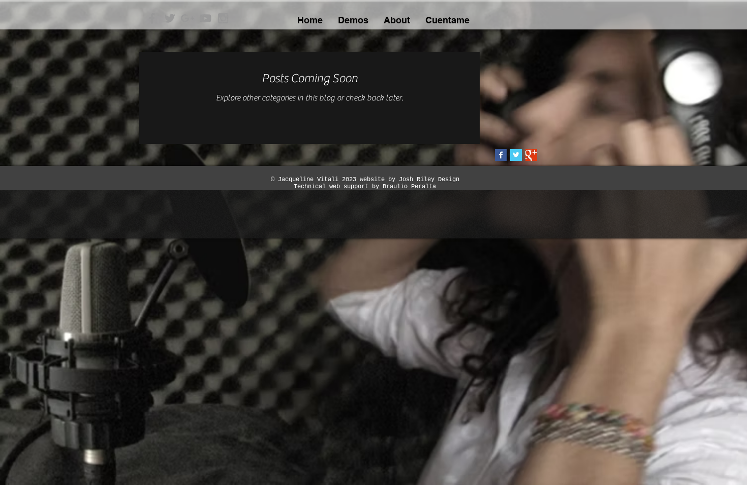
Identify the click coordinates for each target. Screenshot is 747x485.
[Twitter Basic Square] (516, 155)
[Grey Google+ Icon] (187, 18)
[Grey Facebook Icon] (152, 18)
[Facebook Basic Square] (501, 155)
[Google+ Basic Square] (531, 155)
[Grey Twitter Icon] (170, 18)
